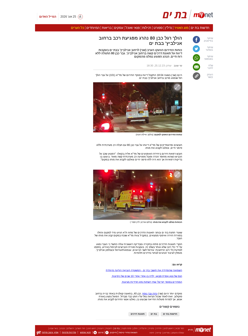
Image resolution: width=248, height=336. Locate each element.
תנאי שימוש (85, 332)
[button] (62, 187)
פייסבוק (113, 332)
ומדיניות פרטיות (69, 332)
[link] (199, 39)
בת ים (154, 314)
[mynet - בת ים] (188, 15)
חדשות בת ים (170, 314)
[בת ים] (199, 330)
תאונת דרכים (138, 314)
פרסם (100, 332)
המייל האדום (47, 16)
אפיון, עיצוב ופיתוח (50, 332)
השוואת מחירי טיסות (128, 332)
